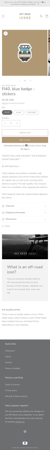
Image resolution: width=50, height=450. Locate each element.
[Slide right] (30, 81)
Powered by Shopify (32, 447)
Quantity (5, 118)
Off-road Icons (21, 447)
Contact (8, 362)
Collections (10, 351)
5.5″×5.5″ (32, 112)
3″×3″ (7, 112)
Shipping (5, 103)
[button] (3, 16)
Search (8, 356)
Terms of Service (12, 384)
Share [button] (7, 226)
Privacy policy (11, 390)
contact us (19, 421)
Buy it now (25, 140)
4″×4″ (18, 112)
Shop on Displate (12, 368)
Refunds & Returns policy (16, 396)
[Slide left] (19, 81)
